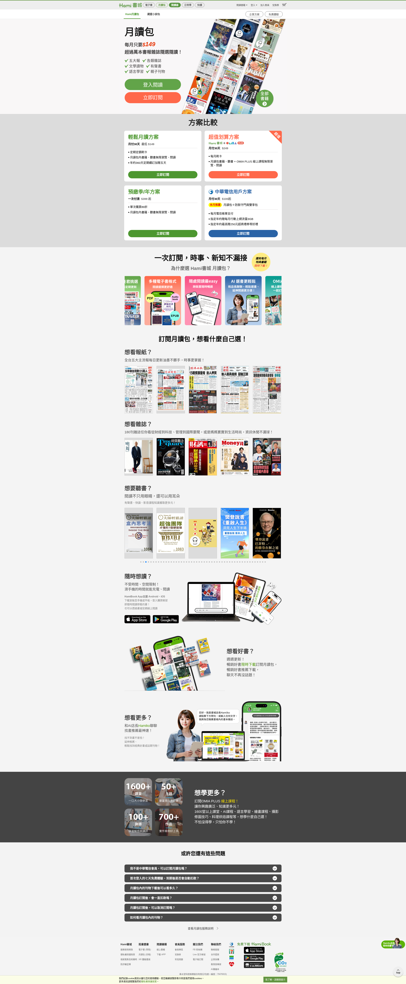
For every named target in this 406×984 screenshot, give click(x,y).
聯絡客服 (215, 949)
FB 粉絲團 (197, 949)
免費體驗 (274, 14)
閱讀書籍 (240, 5)
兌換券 (275, 5)
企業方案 (254, 14)
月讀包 (161, 5)
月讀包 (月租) (145, 954)
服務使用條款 (127, 949)
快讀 (199, 5)
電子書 (148, 5)
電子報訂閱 (198, 959)
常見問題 (179, 959)
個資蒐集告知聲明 (129, 959)
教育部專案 (216, 964)
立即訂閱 (153, 97)
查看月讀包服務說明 (200, 928)
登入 (253, 5)
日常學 (187, 5)
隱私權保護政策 (128, 954)
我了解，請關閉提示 (275, 979)
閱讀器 (174, 5)
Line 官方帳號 (199, 954)
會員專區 (179, 949)
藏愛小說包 (153, 14)
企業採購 (215, 959)
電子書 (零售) (145, 949)
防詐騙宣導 (126, 964)
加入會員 (264, 5)
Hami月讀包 (132, 14)
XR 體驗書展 (144, 959)
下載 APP (161, 954)
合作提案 (215, 954)
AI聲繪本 (215, 969)
